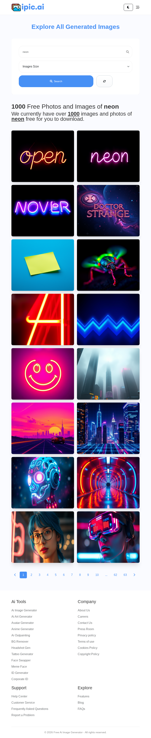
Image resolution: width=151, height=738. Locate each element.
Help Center (19, 696)
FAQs (81, 708)
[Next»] (134, 575)
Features (83, 696)
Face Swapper (21, 660)
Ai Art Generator (21, 616)
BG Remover (19, 641)
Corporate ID (19, 679)
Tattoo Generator (22, 654)
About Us (84, 610)
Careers (83, 616)
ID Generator (19, 672)
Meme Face (19, 666)
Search (58, 81)
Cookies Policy (87, 647)
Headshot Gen (20, 647)
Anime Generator (22, 629)
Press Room (86, 629)
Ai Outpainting (20, 635)
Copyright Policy (88, 654)
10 (97, 574)
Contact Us (85, 622)
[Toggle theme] (128, 7)
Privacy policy (87, 635)
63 (125, 574)
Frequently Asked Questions (29, 708)
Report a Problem (22, 715)
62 (115, 574)
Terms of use (86, 641)
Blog (81, 702)
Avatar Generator (22, 622)
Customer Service (23, 702)
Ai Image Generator (24, 610)
